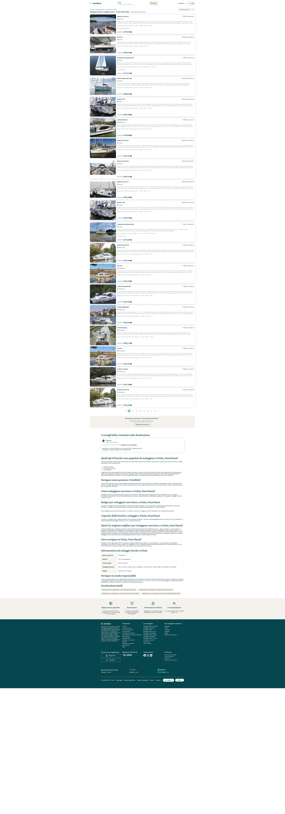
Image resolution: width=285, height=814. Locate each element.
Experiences (125, 645)
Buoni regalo (126, 636)
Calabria (167, 631)
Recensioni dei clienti (128, 640)
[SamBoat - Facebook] (144, 655)
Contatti (167, 658)
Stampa (124, 641)
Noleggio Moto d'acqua (150, 634)
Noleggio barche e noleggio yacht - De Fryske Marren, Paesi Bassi (119, 589)
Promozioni (146, 641)
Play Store (112, 660)
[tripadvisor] (161, 670)
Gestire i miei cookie (171, 660)
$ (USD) (179, 680)
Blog (123, 647)
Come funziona (169, 656)
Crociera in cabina (148, 640)
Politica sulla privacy (129, 680)
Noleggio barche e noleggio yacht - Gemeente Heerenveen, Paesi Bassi (120, 593)
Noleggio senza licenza (150, 638)
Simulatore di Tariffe (128, 633)
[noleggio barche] (95, 3)
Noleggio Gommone (149, 628)
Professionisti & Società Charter (131, 634)
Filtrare (153, 3)
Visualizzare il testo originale (129, 445)
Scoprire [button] (181, 3)
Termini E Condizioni (142, 680)
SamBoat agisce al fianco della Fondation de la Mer (146, 580)
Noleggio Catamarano (149, 633)
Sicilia (166, 628)
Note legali (119, 680)
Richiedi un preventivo (142, 424)
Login (192, 3)
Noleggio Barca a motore (150, 626)
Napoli (166, 633)
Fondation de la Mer (128, 643)
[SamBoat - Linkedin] (151, 655)
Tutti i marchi (147, 643)
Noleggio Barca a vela (149, 631)
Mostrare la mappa (184, 9)
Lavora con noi (126, 628)
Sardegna (167, 626)
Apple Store (112, 655)
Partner (152, 680)
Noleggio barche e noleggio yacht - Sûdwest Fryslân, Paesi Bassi (155, 589)
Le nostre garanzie (127, 629)
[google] (132, 670)
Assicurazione (126, 631)
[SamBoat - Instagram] (148, 655)
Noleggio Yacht (147, 629)
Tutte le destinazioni (171, 634)
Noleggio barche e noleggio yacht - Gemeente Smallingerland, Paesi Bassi (161, 593)
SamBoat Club (126, 638)
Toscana (167, 629)
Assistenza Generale (170, 654)
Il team (124, 626)
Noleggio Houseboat (149, 636)
